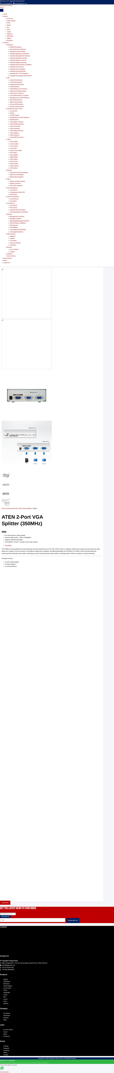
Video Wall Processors (16, 137)
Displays (9, 170)
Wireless (9, 247)
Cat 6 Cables (14, 146)
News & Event (7, 258)
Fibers (8, 179)
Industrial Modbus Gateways (18, 62)
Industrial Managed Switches (18, 58)
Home (5, 14)
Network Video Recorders (17, 210)
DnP (4, 997)
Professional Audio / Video (14, 108)
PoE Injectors (14, 225)
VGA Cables (13, 168)
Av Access (10, 18)
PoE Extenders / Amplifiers (18, 223)
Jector (8, 29)
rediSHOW (6, 992)
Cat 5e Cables (14, 144)
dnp (8, 27)
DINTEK (5, 1003)
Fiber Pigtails (14, 155)
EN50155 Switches (15, 47)
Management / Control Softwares (19, 97)
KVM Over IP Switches (16, 93)
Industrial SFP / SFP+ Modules (19, 73)
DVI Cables (13, 152)
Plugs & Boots (14, 166)
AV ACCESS (7, 988)
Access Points (14, 249)
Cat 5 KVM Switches (16, 82)
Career (5, 1032)
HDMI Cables (14, 157)
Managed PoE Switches (17, 216)
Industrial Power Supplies (17, 69)
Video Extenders (15, 128)
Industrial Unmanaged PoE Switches (21, 75)
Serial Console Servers (17, 106)
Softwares (10, 254)
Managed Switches (15, 218)
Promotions (6, 1013)
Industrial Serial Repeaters (18, 71)
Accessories (13, 111)
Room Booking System (17, 124)
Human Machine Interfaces (18, 49)
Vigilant (9, 38)
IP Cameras (13, 207)
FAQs (5, 1020)
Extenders (13, 245)
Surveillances (11, 203)
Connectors (13, 148)
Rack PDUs (13, 194)
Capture (12, 238)
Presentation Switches (16, 122)
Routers (12, 251)
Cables (9, 139)
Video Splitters (14, 133)
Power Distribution (12, 188)
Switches (9, 214)
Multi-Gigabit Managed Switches (19, 221)
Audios (12, 113)
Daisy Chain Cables (16, 150)
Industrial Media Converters (18, 60)
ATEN (8, 23)
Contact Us (6, 262)
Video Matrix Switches (16, 130)
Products (6, 42)
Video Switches (14, 135)
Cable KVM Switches (16, 80)
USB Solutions (11, 234)
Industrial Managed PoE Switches (20, 56)
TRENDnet (10, 36)
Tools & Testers (11, 256)
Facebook (6, 1050)
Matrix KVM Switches (16, 102)
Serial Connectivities (13, 196)
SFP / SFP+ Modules (16, 185)
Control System (14, 115)
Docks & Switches (15, 243)
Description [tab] (8, 545)
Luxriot (9, 31)
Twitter (5, 1052)
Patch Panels (14, 163)
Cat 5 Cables (14, 141)
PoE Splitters (14, 227)
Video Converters (15, 126)
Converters (13, 201)
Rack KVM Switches (16, 100)
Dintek (9, 25)
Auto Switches (14, 199)
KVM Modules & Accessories (18, 89)
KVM (8, 78)
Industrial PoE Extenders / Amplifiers (21, 64)
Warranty (6, 1017)
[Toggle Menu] (1, 10)
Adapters (12, 236)
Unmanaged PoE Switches (18, 229)
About (5, 260)
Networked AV (14, 119)
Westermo (10, 40)
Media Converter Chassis (17, 181)
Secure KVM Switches (16, 104)
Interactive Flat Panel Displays (19, 172)
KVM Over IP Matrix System (18, 91)
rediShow (9, 34)
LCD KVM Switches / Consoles (19, 95)
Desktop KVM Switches (17, 84)
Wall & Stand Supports (16, 177)
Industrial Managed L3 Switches (19, 53)
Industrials (10, 45)
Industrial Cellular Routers (17, 51)
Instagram (6, 1048)
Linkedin (5, 1046)
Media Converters (15, 183)
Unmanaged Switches (16, 232)
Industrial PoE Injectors (17, 67)
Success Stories (8, 1029)
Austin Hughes (11, 20)
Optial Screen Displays (17, 174)
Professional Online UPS (17, 192)
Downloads (6, 1015)
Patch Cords (13, 161)
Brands (5, 16)
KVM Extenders (14, 86)
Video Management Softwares (19, 212)
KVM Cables (14, 159)
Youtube (5, 1055)
